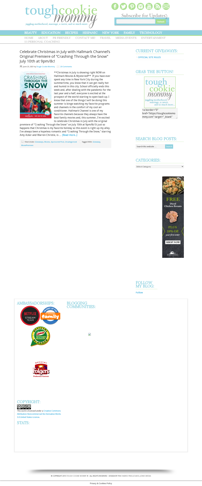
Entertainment (153, 38)
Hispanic (90, 33)
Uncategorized (71, 142)
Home (28, 38)
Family (129, 33)
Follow (139, 292)
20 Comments (66, 67)
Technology (151, 33)
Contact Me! (85, 38)
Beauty (30, 33)
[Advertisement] (148, 223)
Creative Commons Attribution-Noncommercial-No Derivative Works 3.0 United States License (39, 414)
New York (110, 33)
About (43, 38)
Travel (105, 38)
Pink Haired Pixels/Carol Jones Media (134, 476)
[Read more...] (69, 134)
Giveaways (39, 142)
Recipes (71, 33)
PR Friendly (62, 38)
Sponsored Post (57, 142)
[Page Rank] (40, 448)
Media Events (126, 38)
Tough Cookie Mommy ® (77, 476)
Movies (47, 142)
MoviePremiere (27, 145)
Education (51, 33)
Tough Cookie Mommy (61, 14)
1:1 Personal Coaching (42, 41)
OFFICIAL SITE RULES (149, 57)
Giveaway (96, 142)
